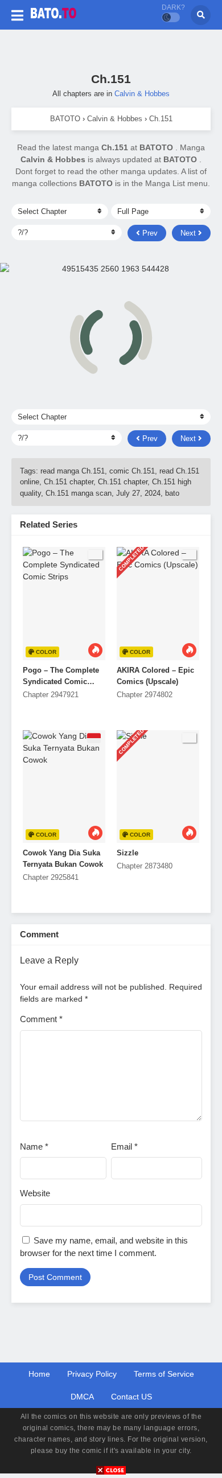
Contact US (131, 1396)
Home (39, 1373)
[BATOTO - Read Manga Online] (53, 21)
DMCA (82, 1396)
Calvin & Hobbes (142, 93)
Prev (149, 233)
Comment (41, 1019)
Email (124, 1146)
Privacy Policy (92, 1373)
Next (189, 233)
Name (34, 1146)
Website (35, 1193)
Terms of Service (164, 1373)
